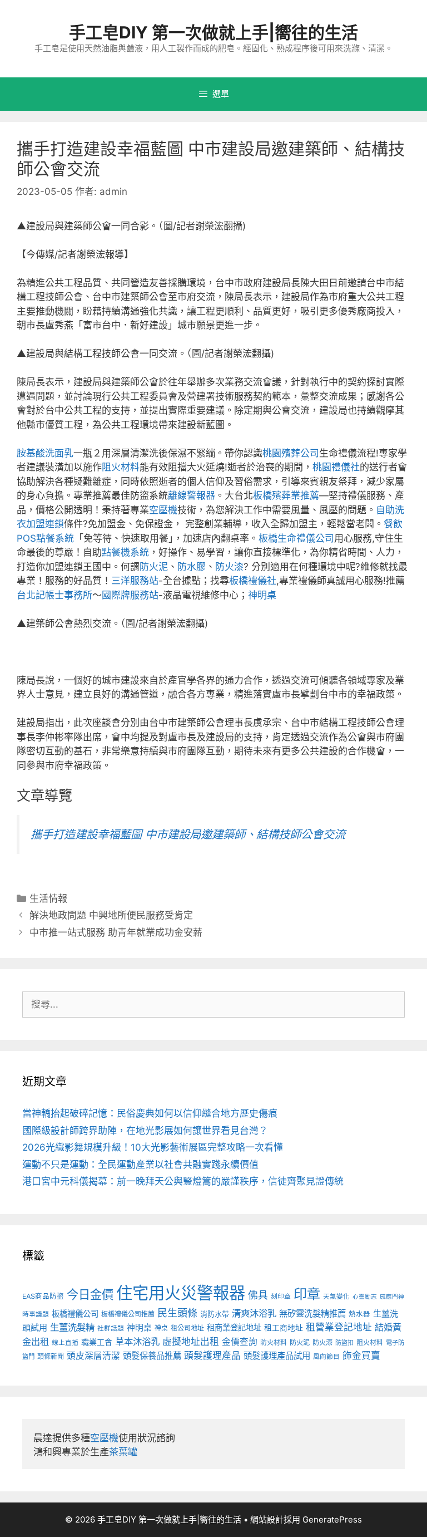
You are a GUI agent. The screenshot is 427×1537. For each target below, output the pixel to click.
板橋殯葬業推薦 (286, 495)
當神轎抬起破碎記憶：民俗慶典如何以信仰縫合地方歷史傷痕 (149, 1113)
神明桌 (262, 595)
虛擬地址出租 (190, 1341)
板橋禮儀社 (252, 580)
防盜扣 (344, 1343)
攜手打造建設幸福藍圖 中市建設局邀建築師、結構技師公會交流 (188, 834)
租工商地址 (283, 1327)
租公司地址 (187, 1328)
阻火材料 (121, 467)
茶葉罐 (123, 1451)
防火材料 (273, 1342)
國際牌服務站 (130, 595)
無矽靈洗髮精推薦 (312, 1313)
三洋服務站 (134, 580)
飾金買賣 (361, 1355)
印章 (307, 1294)
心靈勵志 (364, 1296)
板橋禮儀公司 (75, 1313)
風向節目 (326, 1357)
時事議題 (35, 1314)
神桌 (161, 1328)
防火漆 (229, 566)
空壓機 (163, 509)
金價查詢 (239, 1342)
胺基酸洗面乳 (45, 453)
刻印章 (281, 1296)
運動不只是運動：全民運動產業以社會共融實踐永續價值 (140, 1164)
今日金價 (90, 1294)
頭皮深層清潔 (93, 1356)
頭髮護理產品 (212, 1355)
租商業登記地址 (234, 1327)
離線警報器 (191, 495)
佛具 (258, 1295)
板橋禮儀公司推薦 (128, 1314)
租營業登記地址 (339, 1327)
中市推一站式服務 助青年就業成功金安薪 (115, 932)
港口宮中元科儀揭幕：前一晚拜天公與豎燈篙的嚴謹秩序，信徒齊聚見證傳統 (183, 1181)
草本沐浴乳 (137, 1341)
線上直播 (65, 1343)
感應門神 (392, 1296)
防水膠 (191, 566)
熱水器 (359, 1314)
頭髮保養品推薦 (152, 1356)
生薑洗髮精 (72, 1327)
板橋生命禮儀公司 (296, 538)
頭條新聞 (50, 1356)
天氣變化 (336, 1296)
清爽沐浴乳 (254, 1313)
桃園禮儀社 (336, 467)
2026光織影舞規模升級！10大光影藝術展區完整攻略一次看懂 (152, 1147)
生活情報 (48, 898)
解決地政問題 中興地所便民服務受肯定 (111, 915)
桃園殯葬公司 (290, 453)
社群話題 (110, 1328)
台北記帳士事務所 (54, 595)
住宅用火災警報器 (180, 1293)
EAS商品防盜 (43, 1296)
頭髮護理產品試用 (277, 1356)
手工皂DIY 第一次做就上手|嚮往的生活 (213, 32)
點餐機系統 (125, 552)
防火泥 (154, 566)
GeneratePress (332, 1519)
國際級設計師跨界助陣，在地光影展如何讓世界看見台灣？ (145, 1130)
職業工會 (96, 1342)
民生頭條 (177, 1313)
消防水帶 (214, 1314)
